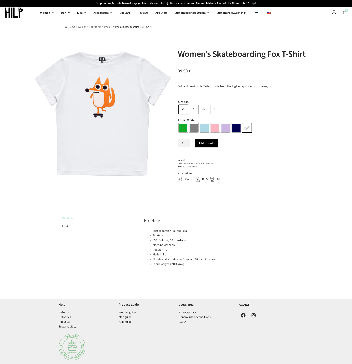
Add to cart (206, 143)
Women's (189, 179)
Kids (79, 12)
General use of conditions (195, 317)
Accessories (101, 12)
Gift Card (125, 12)
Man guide (125, 317)
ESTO (182, 321)
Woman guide (127, 312)
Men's (205, 179)
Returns (64, 312)
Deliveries (65, 317)
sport (194, 166)
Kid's (219, 179)
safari (188, 166)
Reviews (143, 12)
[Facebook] (243, 315)
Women (45, 12)
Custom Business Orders (190, 12)
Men (63, 12)
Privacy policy (187, 312)
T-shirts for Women (99, 26)
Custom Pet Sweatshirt (232, 12)
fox (184, 166)
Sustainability (67, 326)
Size (180, 102)
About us (64, 321)
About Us (161, 12)
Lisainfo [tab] (67, 226)
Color (181, 120)
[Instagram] (253, 315)
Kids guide (125, 321)
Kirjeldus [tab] (67, 218)
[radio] (183, 109)
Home (72, 26)
